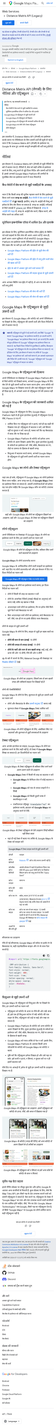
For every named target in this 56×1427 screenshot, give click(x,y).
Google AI (6, 1399)
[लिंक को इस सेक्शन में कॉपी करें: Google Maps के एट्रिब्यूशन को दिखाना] (47, 372)
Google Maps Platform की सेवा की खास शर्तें (27, 296)
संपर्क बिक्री (24, 23)
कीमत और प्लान (8, 1350)
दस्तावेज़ (42, 68)
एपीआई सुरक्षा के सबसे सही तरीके (14, 1309)
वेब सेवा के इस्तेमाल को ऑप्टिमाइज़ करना (16, 1314)
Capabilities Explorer (11, 1305)
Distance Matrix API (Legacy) (24, 16)
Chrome (5, 1385)
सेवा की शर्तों (6, 1364)
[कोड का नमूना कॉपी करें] (48, 955)
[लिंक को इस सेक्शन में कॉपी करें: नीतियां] (13, 157)
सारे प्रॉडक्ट (6, 1403)
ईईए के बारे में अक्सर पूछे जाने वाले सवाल (24, 268)
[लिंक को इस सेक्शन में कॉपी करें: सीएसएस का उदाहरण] (22, 937)
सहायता (5, 1359)
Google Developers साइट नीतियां (14, 1250)
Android (5, 1326)
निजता (9, 1414)
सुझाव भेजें (9, 83)
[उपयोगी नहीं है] (33, 77)
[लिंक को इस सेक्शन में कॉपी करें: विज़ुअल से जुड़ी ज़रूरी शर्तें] (31, 997)
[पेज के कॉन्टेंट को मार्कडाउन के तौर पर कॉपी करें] (40, 94)
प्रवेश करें (49, 3)
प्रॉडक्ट (13, 68)
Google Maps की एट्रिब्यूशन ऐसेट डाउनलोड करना (24, 579)
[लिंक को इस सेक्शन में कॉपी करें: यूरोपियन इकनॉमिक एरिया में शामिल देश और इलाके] (5, 226)
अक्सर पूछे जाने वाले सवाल (11, 1301)
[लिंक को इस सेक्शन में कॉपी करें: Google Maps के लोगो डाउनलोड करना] (38, 560)
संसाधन (48, 72)
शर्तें (3, 1414)
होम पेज (4, 68)
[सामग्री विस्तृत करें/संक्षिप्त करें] (29, 101)
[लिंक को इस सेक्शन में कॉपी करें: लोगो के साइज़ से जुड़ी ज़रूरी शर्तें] (31, 626)
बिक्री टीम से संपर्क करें (10, 1355)
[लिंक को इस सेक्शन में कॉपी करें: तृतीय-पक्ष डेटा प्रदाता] (25, 1181)
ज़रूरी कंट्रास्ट (34, 703)
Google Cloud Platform (12, 1394)
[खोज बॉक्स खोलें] (42, 3)
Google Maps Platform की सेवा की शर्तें (25, 291)
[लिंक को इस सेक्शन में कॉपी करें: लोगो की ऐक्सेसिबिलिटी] (23, 689)
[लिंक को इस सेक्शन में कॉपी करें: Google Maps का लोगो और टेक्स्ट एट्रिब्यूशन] (5, 472)
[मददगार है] (29, 77)
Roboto (22, 860)
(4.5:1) (44, 899)
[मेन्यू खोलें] (4, 3)
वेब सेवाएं (5, 1339)
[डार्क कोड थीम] (44, 955)
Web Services (10, 11)
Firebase (6, 1390)
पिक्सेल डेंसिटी (8, 662)
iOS (3, 1330)
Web (4, 1334)
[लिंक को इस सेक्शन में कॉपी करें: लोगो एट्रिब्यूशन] (20, 529)
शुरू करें (8, 23)
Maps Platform (31, 3)
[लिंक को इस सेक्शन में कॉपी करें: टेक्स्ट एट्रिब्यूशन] (21, 740)
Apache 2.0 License (10, 1247)
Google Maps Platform (28, 68)
